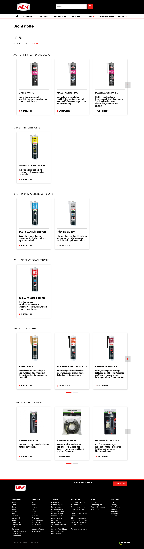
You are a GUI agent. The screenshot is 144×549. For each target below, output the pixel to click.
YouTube (114, 516)
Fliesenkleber (16, 536)
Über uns (94, 502)
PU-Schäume (16, 525)
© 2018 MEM (34, 542)
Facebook (114, 511)
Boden (14, 511)
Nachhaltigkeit (96, 505)
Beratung (114, 505)
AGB (112, 502)
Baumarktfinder (107, 16)
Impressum (114, 509)
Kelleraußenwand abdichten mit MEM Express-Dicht (58, 525)
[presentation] (128, 85)
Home (15, 43)
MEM (93, 499)
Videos (54, 499)
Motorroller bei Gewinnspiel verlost (78, 506)
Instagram (114, 513)
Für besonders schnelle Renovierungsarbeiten (79, 527)
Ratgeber (44, 16)
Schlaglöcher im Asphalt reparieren (58, 510)
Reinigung (15, 529)
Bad (13, 513)
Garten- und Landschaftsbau (38, 528)
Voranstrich (16, 518)
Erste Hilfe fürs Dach (78, 522)
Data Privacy (115, 507)
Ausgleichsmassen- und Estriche (19, 532)
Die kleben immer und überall (79, 515)
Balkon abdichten (58, 507)
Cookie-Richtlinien (16, 542)
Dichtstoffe (16, 522)
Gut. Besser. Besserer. (79, 502)
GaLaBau (15, 527)
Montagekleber (17, 520)
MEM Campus (96, 509)
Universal (15, 516)
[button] (68, 392)
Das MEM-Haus (60, 16)
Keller (14, 509)
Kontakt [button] (121, 484)
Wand (14, 502)
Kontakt (115, 499)
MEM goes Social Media (77, 510)
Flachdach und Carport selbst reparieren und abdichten (57, 517)
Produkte (24, 43)
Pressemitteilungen (98, 507)
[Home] (24, 7)
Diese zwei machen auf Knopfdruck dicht (79, 519)
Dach (14, 505)
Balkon (14, 507)
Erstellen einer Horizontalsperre (57, 504)
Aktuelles (76, 16)
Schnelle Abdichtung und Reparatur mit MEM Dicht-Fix (59, 531)
